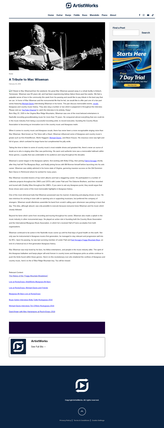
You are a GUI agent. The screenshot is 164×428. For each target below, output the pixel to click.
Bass (84, 15)
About (113, 15)
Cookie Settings (98, 420)
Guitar (59, 15)
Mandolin (94, 15)
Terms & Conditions (81, 420)
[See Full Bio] (45, 347)
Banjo (68, 15)
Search (146, 32)
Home (51, 15)
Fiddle (77, 15)
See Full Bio (37, 346)
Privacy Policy (65, 420)
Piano (104, 15)
